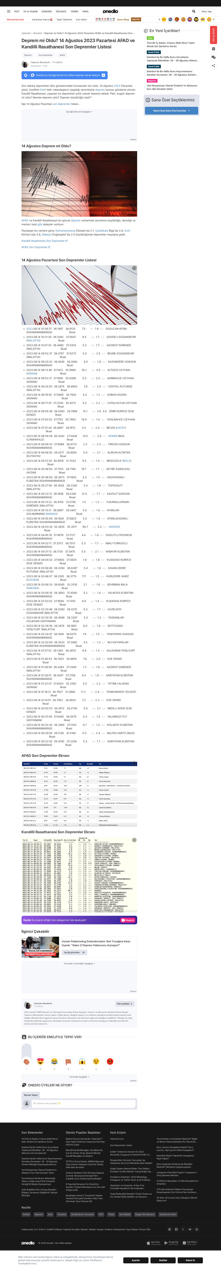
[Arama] (194, 11)
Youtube (62, 1214)
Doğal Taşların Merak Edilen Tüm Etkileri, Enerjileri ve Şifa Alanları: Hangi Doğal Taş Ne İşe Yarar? (130, 1171)
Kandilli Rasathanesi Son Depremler (43, 240)
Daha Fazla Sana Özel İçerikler (169, 110)
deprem (100, 89)
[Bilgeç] (177, 19)
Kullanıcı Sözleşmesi (115, 1229)
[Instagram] (169, 1229)
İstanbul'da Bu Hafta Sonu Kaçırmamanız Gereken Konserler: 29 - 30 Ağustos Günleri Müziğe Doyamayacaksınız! (171, 73)
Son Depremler (46, 55)
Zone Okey (123, 19)
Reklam (84, 1229)
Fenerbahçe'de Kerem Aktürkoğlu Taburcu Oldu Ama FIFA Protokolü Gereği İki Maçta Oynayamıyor (38, 1181)
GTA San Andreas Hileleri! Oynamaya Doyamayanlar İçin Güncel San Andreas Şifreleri (176, 1192)
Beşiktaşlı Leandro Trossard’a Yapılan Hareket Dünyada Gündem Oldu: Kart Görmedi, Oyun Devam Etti (84, 1198)
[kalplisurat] (209, 19)
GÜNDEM (47, 11)
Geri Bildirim (40, 1229)
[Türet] (170, 19)
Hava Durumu (117, 1138)
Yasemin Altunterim (47, 62)
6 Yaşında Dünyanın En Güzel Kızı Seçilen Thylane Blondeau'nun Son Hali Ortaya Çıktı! (85, 1187)
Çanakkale (101, 230)
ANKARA (32, 588)
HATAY (121, 427)
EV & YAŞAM (31, 11)
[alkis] (202, 19)
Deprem (28, 55)
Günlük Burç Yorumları (82, 1214)
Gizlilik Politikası (54, 1229)
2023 (117, 85)
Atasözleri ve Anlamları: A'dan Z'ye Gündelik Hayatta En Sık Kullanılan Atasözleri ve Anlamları (127, 1188)
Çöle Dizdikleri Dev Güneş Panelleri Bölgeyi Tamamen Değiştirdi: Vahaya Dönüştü (39, 1192)
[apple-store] (154, 1243)
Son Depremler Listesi (121, 1145)
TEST (17, 11)
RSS (148, 1229)
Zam (50, 1214)
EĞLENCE (61, 11)
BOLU (126, 460)
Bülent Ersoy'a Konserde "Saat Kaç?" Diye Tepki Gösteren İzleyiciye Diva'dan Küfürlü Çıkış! (85, 1141)
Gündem (37, 33)
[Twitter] (183, 1229)
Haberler (26, 33)
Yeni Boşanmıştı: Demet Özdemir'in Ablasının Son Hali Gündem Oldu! (172, 87)
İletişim (92, 1229)
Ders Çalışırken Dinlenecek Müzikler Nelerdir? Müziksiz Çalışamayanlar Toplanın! (175, 1167)
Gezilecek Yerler (168, 1214)
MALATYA (33, 340)
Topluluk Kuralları (71, 1229)
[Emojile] (190, 19)
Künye (142, 1229)
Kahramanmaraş (65, 230)
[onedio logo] (110, 11)
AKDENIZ (114, 526)
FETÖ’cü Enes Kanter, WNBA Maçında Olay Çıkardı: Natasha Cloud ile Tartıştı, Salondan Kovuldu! (85, 1164)
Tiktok (111, 1214)
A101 (101, 1214)
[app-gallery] (190, 1243)
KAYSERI (32, 579)
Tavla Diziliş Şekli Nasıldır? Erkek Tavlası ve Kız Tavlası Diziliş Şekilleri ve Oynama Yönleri (131, 1196)
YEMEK (74, 11)
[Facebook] (176, 1229)
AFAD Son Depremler (34, 247)
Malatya (46, 234)
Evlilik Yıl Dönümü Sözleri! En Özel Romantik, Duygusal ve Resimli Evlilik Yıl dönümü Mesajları (129, 1154)
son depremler (61, 104)
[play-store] (172, 1243)
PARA (85, 11)
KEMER (112, 436)
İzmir (43, 89)
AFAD (62, 55)
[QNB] (164, 19)
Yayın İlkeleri (132, 1229)
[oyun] (196, 19)
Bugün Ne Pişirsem (145, 1214)
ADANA (31, 373)
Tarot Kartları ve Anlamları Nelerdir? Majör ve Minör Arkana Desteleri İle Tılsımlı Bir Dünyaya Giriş (177, 1141)
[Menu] (9, 11)
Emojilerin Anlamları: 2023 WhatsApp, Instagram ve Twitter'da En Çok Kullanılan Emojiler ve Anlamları (130, 1180)
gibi (40, 224)
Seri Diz (136, 19)
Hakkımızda (27, 1229)
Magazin (152, 80)
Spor (150, 38)
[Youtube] (190, 1229)
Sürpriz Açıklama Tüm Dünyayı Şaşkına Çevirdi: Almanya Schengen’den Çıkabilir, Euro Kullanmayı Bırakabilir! (85, 1175)
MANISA (52, 513)
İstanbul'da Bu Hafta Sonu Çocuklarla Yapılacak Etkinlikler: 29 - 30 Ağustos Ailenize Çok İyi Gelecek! (172, 59)
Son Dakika (124, 1214)
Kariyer (100, 1229)
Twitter (26, 1214)
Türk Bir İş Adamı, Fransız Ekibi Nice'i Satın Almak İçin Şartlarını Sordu (171, 44)
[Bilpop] (183, 19)
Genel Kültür (154, 52)
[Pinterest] (196, 1229)
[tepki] (27, 1061)
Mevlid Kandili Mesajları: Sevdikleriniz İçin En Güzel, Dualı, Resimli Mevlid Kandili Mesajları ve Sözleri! (84, 1153)
